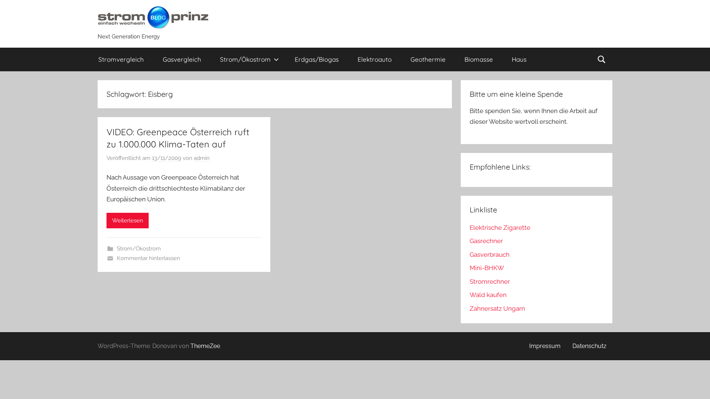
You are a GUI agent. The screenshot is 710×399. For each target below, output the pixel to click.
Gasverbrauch (490, 254)
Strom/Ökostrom (245, 59)
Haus (519, 59)
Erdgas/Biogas (317, 59)
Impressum (545, 345)
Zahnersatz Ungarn (497, 308)
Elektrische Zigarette (500, 227)
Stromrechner (490, 281)
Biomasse (478, 59)
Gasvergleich (182, 59)
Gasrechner (486, 241)
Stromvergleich (121, 59)
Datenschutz (589, 345)
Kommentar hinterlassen (148, 258)
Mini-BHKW (487, 268)
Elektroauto (375, 59)
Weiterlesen (127, 220)
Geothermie (428, 59)
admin (202, 158)
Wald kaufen (488, 295)
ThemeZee (205, 345)
